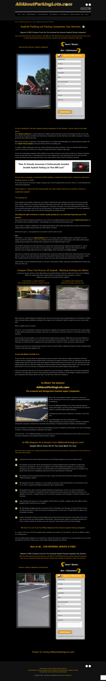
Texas (33, 21)
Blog (82, 14)
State (59, 90)
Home (19, 14)
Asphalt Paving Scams (81, 220)
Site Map (41, 672)
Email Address (61, 72)
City (58, 86)
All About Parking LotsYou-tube (90, 4)
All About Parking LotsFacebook (87, 4)
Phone (59, 77)
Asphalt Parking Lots (31, 14)
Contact (87, 14)
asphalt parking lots (39, 238)
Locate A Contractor (53, 668)
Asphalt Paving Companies (25, 143)
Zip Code (60, 95)
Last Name (60, 68)
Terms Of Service (56, 672)
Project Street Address (63, 81)
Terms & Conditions (80, 116)
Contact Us (64, 668)
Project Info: (60, 99)
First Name (60, 63)
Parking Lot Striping (74, 14)
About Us (45, 668)
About (23, 14)
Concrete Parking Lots (43, 14)
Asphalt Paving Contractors (25, 21)
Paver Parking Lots (54, 14)
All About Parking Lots (25, 134)
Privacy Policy (47, 672)
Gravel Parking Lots (64, 14)
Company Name (61, 59)
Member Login (63, 672)
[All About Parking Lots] (53, 7)
